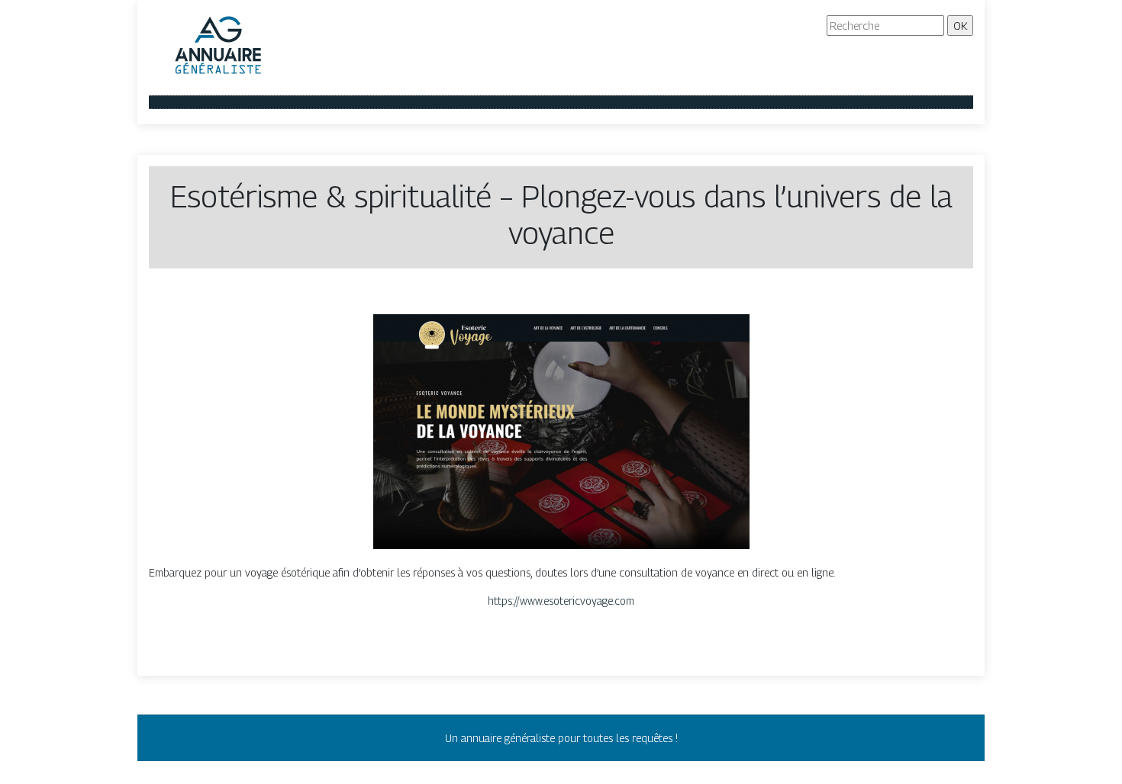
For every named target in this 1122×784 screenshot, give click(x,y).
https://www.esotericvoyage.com (561, 600)
